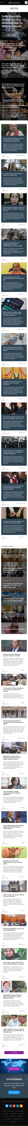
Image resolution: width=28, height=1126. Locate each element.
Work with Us (14, 1121)
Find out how (14, 1069)
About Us (11, 1111)
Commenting (7, 1119)
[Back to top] (25, 1123)
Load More (14, 1052)
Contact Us (21, 1113)
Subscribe (13, 1113)
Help (21, 1119)
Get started (14, 1092)
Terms (7, 1116)
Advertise (5, 1113)
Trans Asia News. (10, 1101)
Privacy (13, 1116)
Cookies (20, 1116)
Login (5, 1111)
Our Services (19, 1111)
